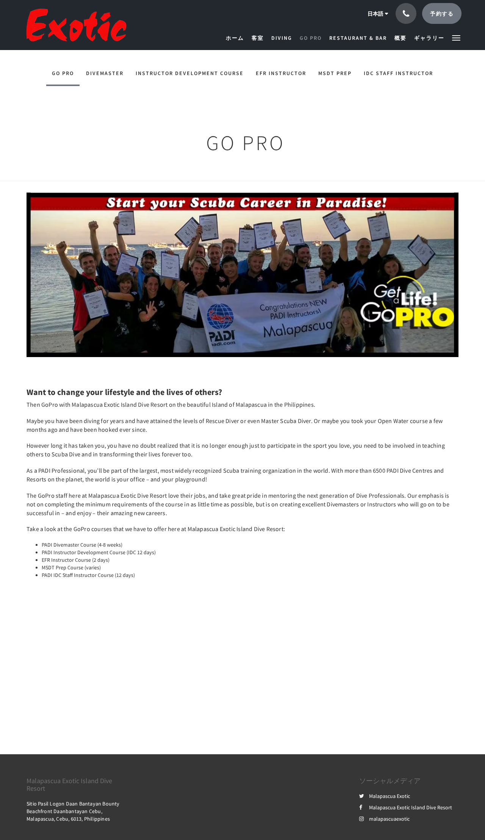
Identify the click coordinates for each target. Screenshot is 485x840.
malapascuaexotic (389, 818)
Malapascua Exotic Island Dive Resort (410, 807)
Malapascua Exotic (389, 796)
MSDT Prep (335, 73)
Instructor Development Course (190, 73)
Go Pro (63, 73)
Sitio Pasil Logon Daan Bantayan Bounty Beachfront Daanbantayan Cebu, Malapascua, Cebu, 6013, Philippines (73, 811)
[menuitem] (237, 38)
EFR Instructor (281, 73)
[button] (456, 37)
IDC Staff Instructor (398, 73)
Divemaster (105, 73)
